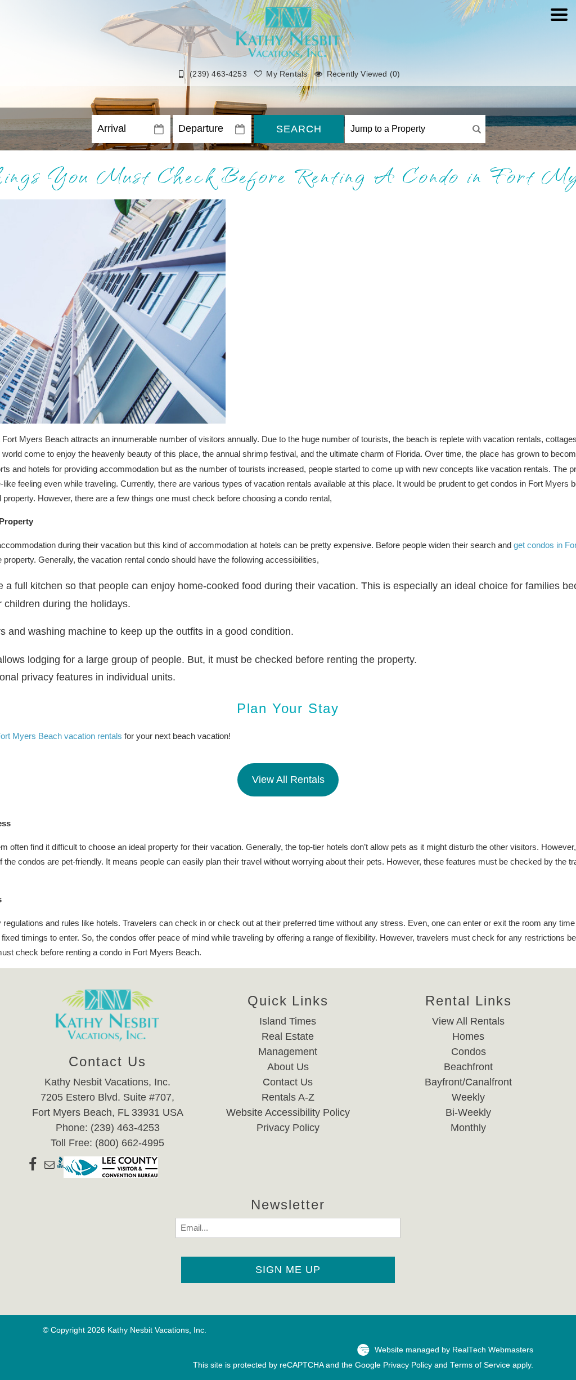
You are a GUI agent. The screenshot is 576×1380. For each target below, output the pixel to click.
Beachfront (468, 1066)
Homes (468, 1036)
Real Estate (288, 1036)
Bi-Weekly (468, 1112)
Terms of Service (480, 1365)
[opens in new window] (33, 1167)
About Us (288, 1066)
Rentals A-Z (288, 1097)
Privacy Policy (288, 1127)
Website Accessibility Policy (288, 1112)
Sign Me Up (288, 1269)
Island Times (287, 1021)
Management (287, 1051)
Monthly (468, 1127)
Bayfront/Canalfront (468, 1082)
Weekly (468, 1097)
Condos (468, 1051)
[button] (559, 49)
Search (299, 129)
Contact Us (288, 1082)
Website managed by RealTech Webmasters (454, 1350)
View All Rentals (288, 779)
